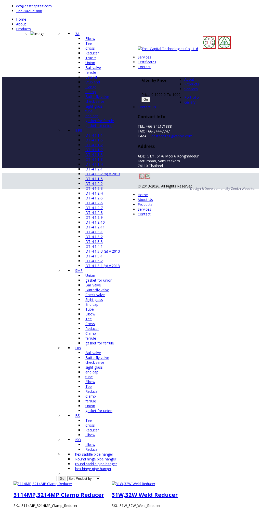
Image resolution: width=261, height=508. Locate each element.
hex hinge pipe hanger (93, 468)
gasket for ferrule (99, 343)
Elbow (90, 434)
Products (23, 28)
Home (21, 19)
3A (77, 33)
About (21, 24)
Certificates (147, 62)
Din (78, 347)
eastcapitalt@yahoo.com (171, 136)
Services (144, 57)
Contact (144, 66)
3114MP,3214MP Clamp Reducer (59, 494)
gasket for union (98, 410)
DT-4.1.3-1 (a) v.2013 (102, 265)
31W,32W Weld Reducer (145, 494)
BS (77, 415)
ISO (78, 439)
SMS (79, 270)
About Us (145, 199)
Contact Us (147, 107)
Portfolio (191, 97)
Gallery (189, 102)
